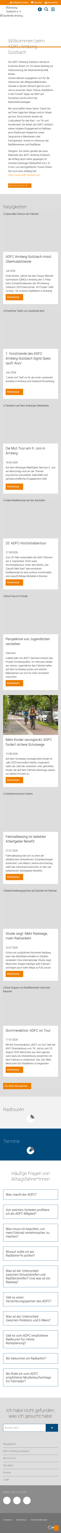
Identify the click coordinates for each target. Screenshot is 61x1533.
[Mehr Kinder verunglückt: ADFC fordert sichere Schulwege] (30, 715)
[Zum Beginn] (56, 1527)
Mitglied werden (20, 2)
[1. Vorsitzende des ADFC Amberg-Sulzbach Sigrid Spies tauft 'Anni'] (30, 329)
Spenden (38, 2)
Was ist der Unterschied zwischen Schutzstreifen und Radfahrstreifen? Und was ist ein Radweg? (28, 1276)
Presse (7, 1472)
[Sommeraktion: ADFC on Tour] (30, 1006)
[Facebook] (7, 1500)
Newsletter (53, 2)
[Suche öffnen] (46, 9)
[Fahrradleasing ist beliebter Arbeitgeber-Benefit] (30, 812)
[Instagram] (17, 1500)
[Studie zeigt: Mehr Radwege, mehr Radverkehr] (30, 909)
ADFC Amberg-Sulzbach (16, 1451)
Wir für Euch (9, 1458)
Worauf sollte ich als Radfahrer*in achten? (20, 1253)
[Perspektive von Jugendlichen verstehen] (30, 614)
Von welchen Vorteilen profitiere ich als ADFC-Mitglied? (28, 1211)
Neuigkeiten (9, 1443)
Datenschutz (21, 1520)
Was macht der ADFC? (21, 1194)
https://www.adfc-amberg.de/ (24, 175)
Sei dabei (8, 1465)
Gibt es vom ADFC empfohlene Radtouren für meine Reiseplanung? (27, 1339)
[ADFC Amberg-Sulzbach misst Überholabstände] (30, 232)
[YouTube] (27, 1500)
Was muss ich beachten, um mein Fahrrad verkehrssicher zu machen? (28, 1232)
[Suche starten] (52, 1428)
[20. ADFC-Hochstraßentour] (30, 518)
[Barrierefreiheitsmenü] (40, 9)
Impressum (8, 1520)
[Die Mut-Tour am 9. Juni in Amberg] (30, 424)
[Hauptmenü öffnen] (53, 9)
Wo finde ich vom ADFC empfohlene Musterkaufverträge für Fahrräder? (28, 1377)
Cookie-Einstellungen (38, 1520)
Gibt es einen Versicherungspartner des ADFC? (28, 1299)
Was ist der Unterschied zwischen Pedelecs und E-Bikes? (28, 1318)
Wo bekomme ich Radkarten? (26, 1358)
